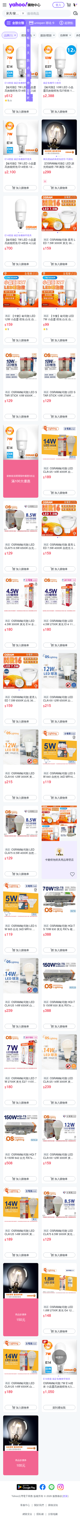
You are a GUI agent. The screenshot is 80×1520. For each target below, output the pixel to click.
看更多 (28, 97)
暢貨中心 (28, 39)
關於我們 (39, 1505)
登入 (58, 5)
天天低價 (28, 54)
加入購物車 (22, 111)
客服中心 (25, 1505)
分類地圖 (53, 1514)
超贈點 (68, 23)
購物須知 (53, 1505)
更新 (65, 1496)
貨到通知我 (58, 1407)
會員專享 (28, 84)
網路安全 (27, 1514)
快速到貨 (28, 46)
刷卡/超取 (29, 76)
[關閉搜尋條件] (23, 13)
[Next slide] (35, 61)
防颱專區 (28, 61)
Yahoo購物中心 (24, 4)
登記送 (28, 31)
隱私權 (40, 1514)
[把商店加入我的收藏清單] (72, 874)
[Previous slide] (5, 61)
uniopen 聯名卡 (44, 23)
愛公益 (28, 91)
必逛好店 (28, 69)
